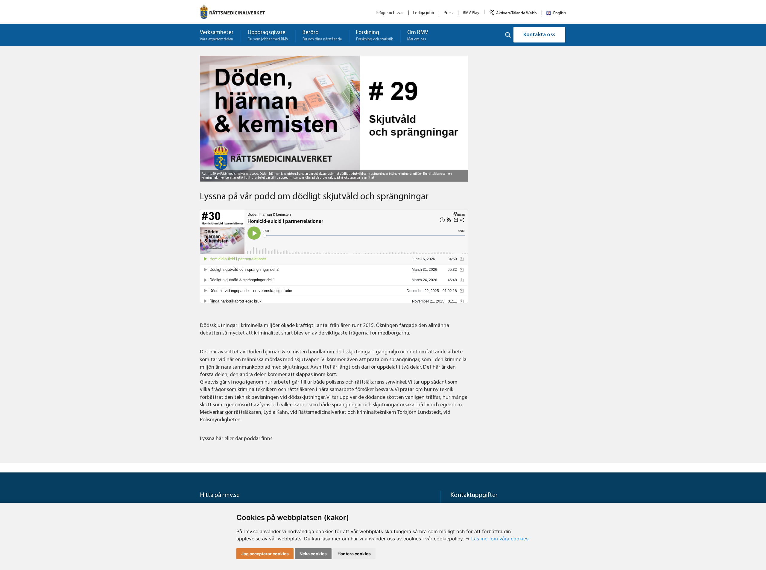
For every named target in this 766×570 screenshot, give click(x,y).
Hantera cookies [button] (354, 553)
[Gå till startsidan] (232, 11)
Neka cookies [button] (313, 553)
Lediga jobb (423, 13)
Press (448, 13)
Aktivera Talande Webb (516, 13)
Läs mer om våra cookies (499, 539)
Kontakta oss (539, 35)
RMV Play (471, 13)
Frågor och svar (390, 13)
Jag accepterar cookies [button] (265, 553)
